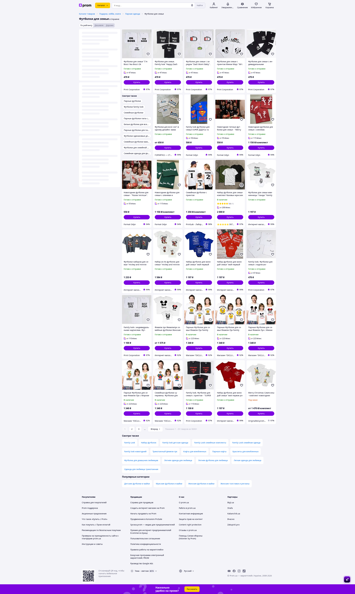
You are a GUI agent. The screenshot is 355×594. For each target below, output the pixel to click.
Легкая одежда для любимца (247, 460)
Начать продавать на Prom (143, 513)
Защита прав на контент (191, 519)
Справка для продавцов (141, 502)
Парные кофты (219, 451)
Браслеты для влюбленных (245, 451)
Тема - (142, 571)
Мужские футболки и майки (169, 483)
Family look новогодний (135, 451)
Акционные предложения (94, 513)
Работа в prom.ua (187, 508)
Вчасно (230, 519)
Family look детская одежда (175, 442)
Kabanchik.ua (233, 513)
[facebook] (234, 571)
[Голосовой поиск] (192, 5)
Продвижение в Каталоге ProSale (146, 519)
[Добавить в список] (148, 54)
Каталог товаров (87, 13)
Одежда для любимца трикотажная (141, 469)
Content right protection (190, 524)
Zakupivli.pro (233, 524)
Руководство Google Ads (141, 563)
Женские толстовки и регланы (234, 483)
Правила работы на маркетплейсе (146, 549)
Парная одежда (132, 13)
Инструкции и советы (92, 544)
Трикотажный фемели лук (165, 451)
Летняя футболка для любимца (213, 460)
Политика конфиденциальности (145, 544)
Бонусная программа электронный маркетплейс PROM (147, 556)
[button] (137, 82)
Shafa (230, 508)
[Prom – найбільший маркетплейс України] (85, 5)
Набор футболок (148, 442)
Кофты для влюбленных (194, 451)
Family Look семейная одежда (246, 442)
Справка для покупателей (94, 502)
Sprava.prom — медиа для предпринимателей (152, 524)
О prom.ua (184, 502)
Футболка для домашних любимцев (141, 460)
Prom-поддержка (90, 508)
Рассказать (192, 589)
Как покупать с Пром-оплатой (96, 524)
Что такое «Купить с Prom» (94, 519)
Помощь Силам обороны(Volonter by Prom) (190, 537)
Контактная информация (191, 513)
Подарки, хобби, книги (110, 13)
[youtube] (229, 571)
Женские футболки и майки (201, 483)
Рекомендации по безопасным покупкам (101, 530)
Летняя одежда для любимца (178, 460)
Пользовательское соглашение (145, 538)
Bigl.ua (230, 502)
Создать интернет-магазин (143, 508)
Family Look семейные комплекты (210, 442)
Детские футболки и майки (137, 483)
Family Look (129, 442)
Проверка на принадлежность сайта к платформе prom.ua (100, 537)
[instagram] (239, 571)
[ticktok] (244, 571)
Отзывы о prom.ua (188, 530)
